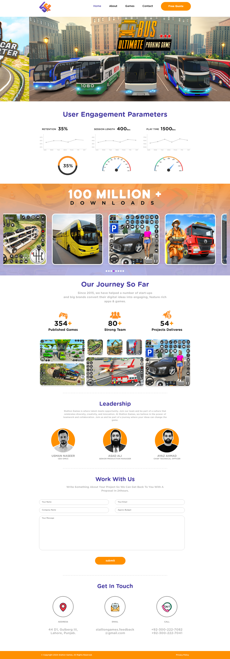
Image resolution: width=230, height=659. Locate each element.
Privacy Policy (182, 655)
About (113, 6)
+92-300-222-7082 (166, 629)
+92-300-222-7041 (167, 633)
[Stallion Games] (45, 7)
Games (129, 6)
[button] (106, 271)
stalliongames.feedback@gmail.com (115, 631)
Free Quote (175, 6)
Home (97, 6)
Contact (147, 6)
